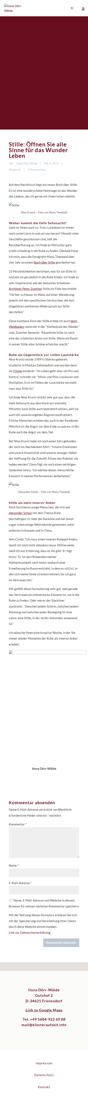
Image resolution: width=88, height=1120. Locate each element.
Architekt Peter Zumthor (25, 289)
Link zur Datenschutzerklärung (29, 932)
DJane (17, 371)
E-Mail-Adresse (20, 883)
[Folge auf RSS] (48, 1100)
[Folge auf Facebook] (40, 1100)
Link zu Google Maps (44, 1010)
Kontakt (44, 1087)
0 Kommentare (37, 169)
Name (14, 865)
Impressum (44, 1063)
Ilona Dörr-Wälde (26, 163)
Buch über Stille (44, 262)
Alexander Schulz (20, 513)
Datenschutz (44, 1075)
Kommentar (18, 824)
